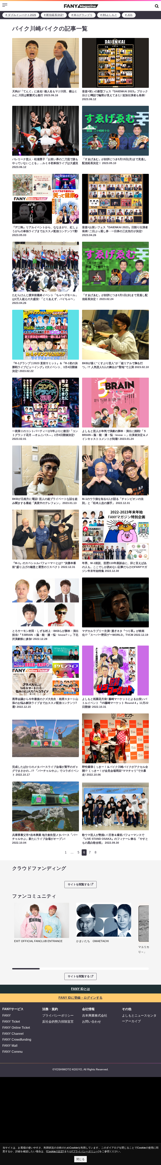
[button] (157, 6)
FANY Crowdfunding (16, 1039)
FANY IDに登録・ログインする (80, 997)
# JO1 (129, 14)
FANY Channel (13, 1033)
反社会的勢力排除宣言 (58, 1021)
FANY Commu (12, 1051)
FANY (6, 1015)
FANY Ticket (11, 1021)
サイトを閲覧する (79, 884)
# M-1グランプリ (81, 14)
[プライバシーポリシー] (85, 1151)
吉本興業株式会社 (94, 1015)
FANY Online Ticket (16, 1027)
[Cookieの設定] (55, 1151)
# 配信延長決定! (54, 14)
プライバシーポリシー (58, 1015)
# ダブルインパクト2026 (20, 14)
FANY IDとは (80, 989)
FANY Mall (9, 1045)
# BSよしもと (108, 14)
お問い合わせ (91, 1021)
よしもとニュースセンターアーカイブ (139, 1018)
